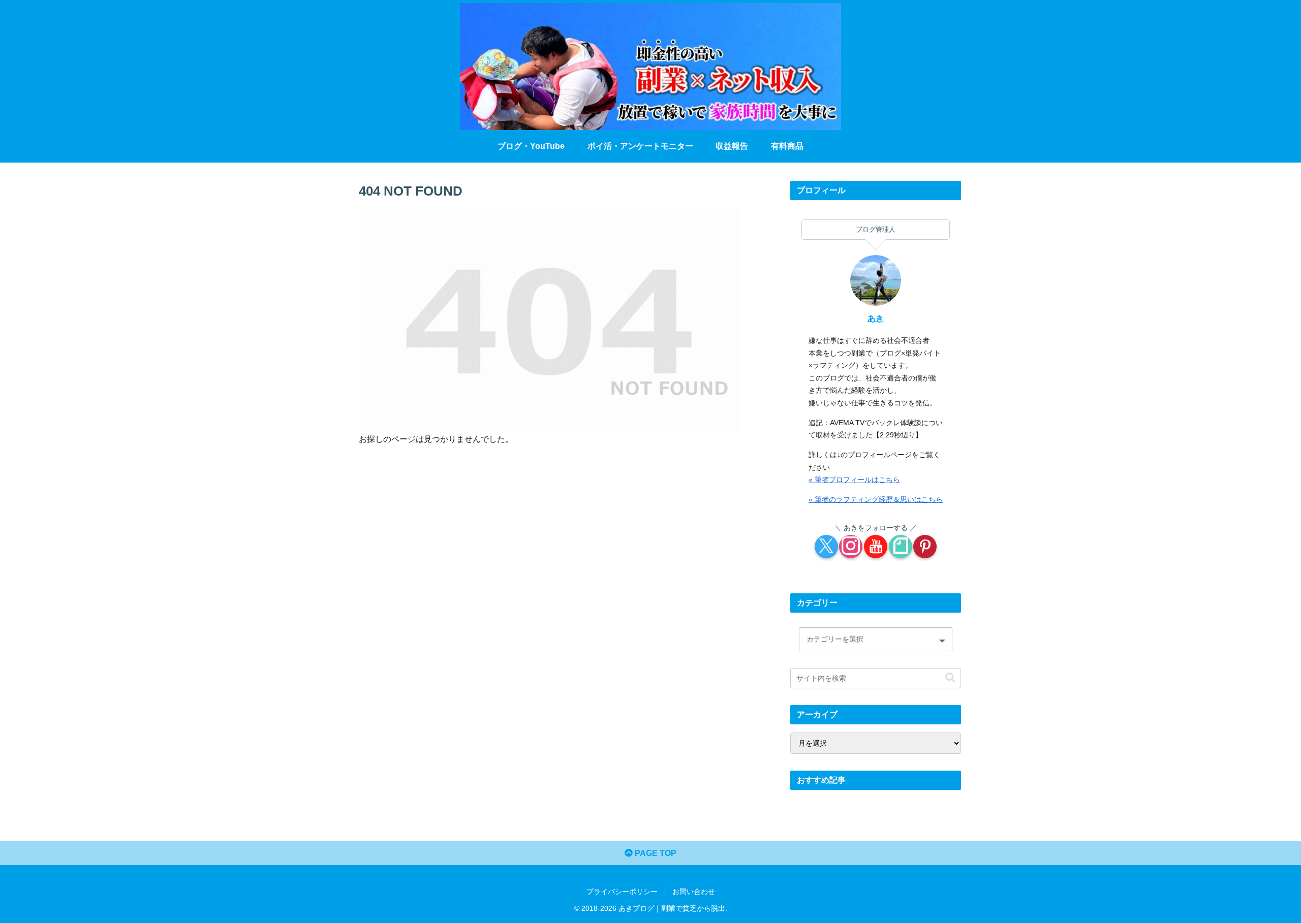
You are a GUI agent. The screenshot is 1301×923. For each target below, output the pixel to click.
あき (876, 318)
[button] (950, 678)
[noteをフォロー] (900, 546)
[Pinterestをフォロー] (925, 546)
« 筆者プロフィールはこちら (854, 479)
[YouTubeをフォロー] (875, 546)
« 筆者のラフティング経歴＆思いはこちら (876, 499)
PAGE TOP (654, 853)
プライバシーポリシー (622, 891)
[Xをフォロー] (826, 546)
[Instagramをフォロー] (850, 546)
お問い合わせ (693, 891)
